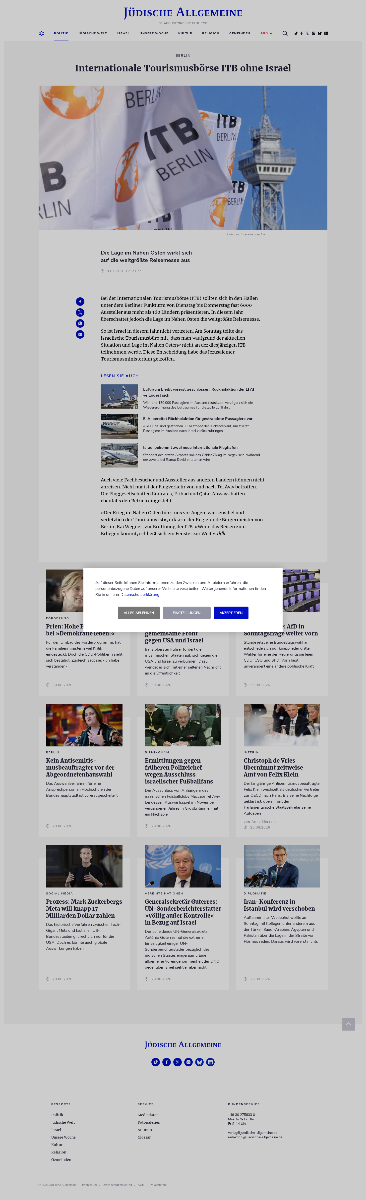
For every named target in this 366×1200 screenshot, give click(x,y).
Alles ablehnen (139, 613)
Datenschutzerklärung (140, 594)
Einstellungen (186, 613)
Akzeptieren (231, 613)
